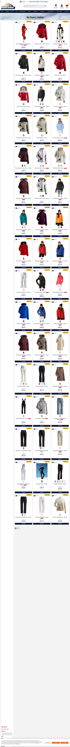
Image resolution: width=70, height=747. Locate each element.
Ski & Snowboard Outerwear (7, 733)
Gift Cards (59, 11)
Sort (68, 1)
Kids (12, 11)
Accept (64, 742)
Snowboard (22, 11)
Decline (56, 742)
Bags (29, 11)
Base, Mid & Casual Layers (7, 734)
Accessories (51, 11)
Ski (16, 11)
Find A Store (56, 7)
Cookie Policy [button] (37, 742)
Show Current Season (34, 1)
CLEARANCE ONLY (5, 729)
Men (2, 11)
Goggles (35, 11)
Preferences (47, 742)
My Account (62, 7)
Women (7, 11)
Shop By (67, 11)
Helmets (42, 11)
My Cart (67, 6)
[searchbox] (45, 6)
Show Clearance (44, 1)
